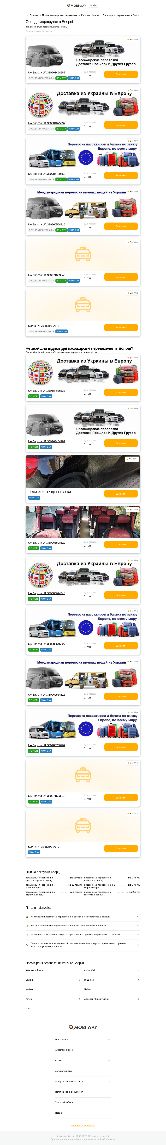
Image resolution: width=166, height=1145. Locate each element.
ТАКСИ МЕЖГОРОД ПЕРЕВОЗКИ (49, 492)
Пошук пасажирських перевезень (59, 15)
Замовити (121, 74)
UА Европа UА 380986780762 (46, 173)
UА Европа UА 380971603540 (46, 275)
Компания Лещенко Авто (43, 325)
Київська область (90, 15)
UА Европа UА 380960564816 (46, 224)
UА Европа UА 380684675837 (46, 123)
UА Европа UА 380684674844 (46, 593)
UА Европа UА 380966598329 (46, 542)
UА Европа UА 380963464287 (46, 72)
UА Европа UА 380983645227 (46, 644)
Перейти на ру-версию (83, 1125)
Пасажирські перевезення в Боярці (121, 15)
